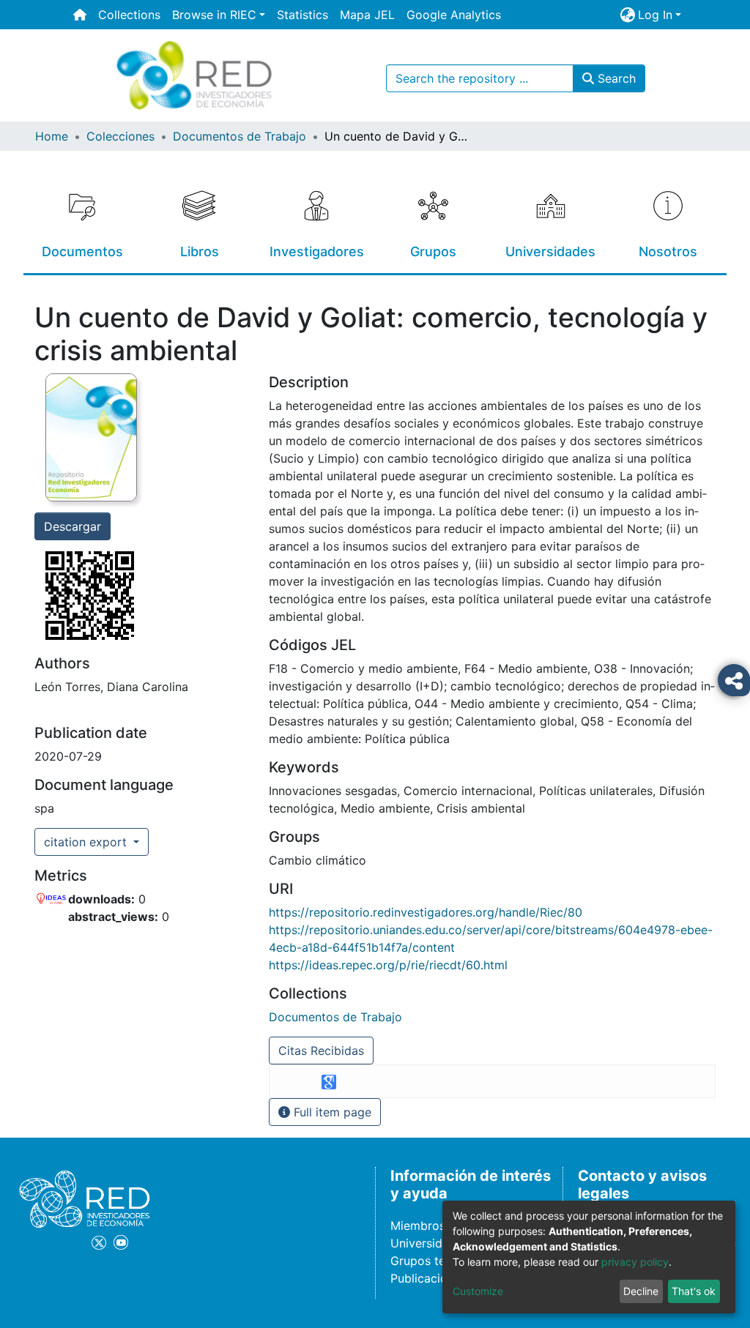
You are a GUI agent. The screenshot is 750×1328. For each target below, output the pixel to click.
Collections (129, 14)
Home (51, 136)
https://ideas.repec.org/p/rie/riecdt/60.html (388, 965)
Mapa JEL (367, 14)
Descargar (72, 526)
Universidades (429, 1243)
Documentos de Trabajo (239, 136)
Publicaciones (428, 1278)
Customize (478, 1291)
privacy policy (635, 1262)
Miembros (417, 1225)
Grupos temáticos (439, 1260)
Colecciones (120, 136)
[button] (627, 14)
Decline (640, 1291)
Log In (655, 14)
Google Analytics (453, 14)
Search (615, 78)
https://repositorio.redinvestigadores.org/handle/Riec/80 (425, 912)
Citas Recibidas (321, 1050)
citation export (87, 842)
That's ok (694, 1291)
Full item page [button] (330, 1112)
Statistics (302, 14)
